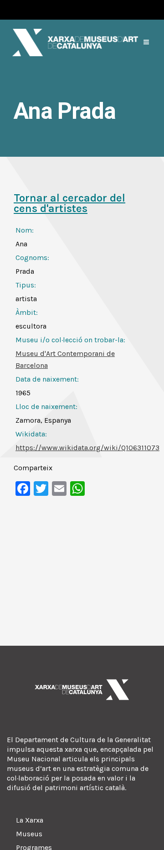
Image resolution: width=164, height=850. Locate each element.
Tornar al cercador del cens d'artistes (69, 203)
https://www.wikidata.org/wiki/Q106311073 (87, 447)
